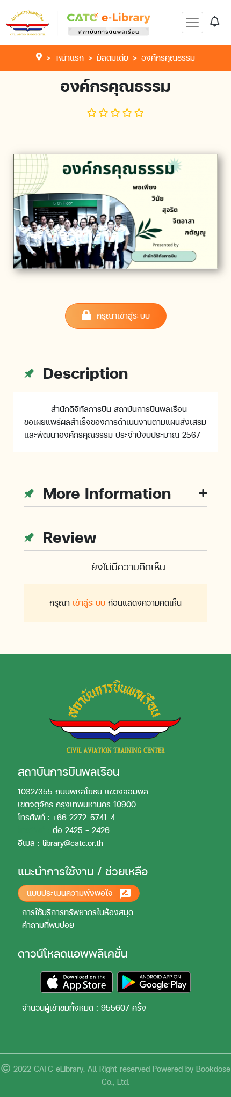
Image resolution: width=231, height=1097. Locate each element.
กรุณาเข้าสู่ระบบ (120, 316)
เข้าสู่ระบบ (89, 603)
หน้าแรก (70, 58)
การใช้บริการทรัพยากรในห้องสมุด (77, 912)
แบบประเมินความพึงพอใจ (71, 893)
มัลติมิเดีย (112, 58)
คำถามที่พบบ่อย (48, 925)
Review (67, 537)
